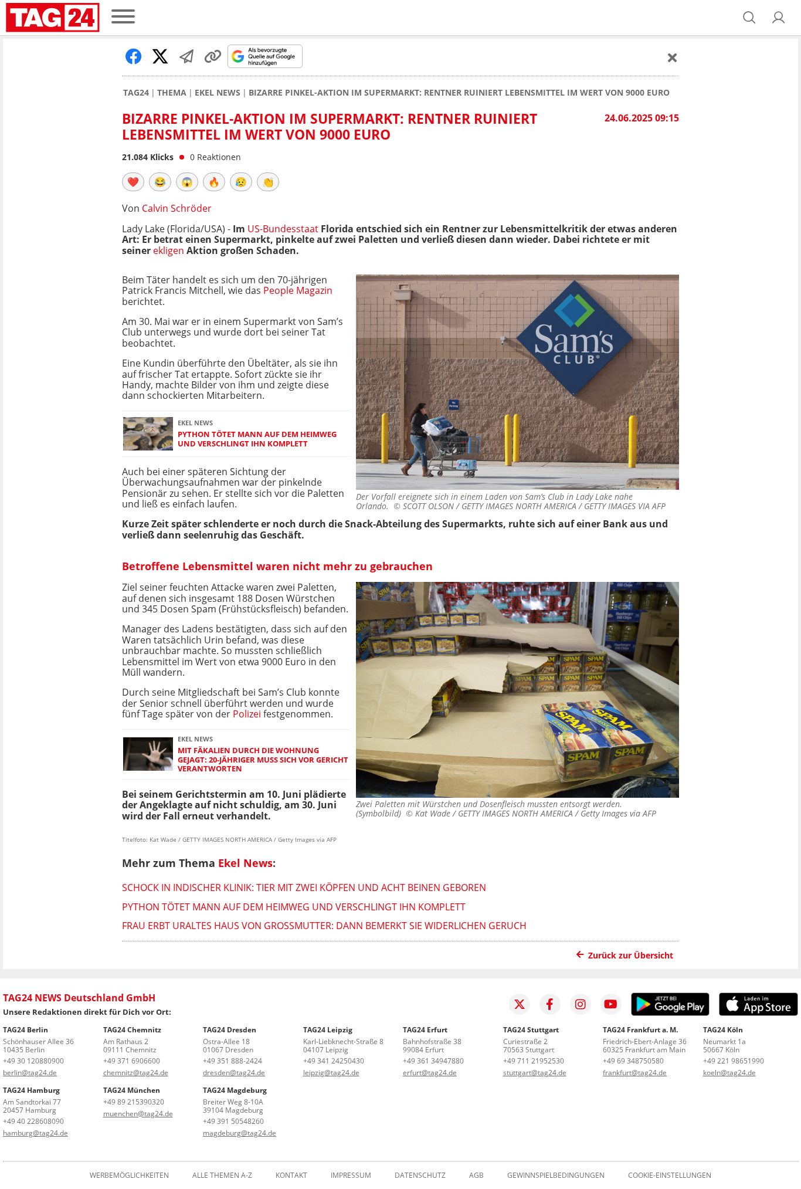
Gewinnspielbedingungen (556, 1175)
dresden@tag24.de (234, 1073)
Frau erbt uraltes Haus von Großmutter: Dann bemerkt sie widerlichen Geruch (324, 925)
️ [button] (133, 181)
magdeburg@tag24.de (239, 1133)
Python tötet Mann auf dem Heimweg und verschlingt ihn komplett (257, 439)
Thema (171, 92)
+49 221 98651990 (733, 1061)
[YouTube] (611, 1004)
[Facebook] (550, 1004)
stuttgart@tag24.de (534, 1073)
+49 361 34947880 (433, 1061)
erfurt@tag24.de (430, 1073)
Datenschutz (420, 1175)
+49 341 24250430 (333, 1061)
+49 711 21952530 (533, 1061)
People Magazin (297, 290)
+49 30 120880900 (33, 1061)
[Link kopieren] (213, 56)
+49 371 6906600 (131, 1061)
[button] (778, 17)
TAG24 (136, 92)
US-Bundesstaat (281, 228)
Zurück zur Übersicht (630, 955)
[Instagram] (580, 1004)
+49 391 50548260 (233, 1121)
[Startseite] (53, 17)
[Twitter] (519, 1004)
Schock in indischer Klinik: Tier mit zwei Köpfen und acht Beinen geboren (304, 887)
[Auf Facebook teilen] (133, 56)
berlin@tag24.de (30, 1073)
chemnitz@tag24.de (135, 1073)
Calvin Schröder (177, 208)
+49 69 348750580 (633, 1061)
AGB (476, 1175)
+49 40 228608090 (33, 1121)
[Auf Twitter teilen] (160, 56)
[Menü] (123, 17)
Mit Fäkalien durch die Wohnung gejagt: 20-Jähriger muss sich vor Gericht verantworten (263, 759)
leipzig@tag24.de (331, 1073)
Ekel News (217, 92)
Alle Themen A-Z (222, 1175)
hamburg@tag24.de (35, 1133)
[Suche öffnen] (749, 17)
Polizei (248, 713)
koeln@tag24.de (729, 1073)
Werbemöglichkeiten (129, 1175)
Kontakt (291, 1175)
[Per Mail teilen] (186, 56)
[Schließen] (672, 57)
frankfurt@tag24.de (635, 1073)
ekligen (167, 250)
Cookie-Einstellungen (669, 1175)
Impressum (351, 1175)
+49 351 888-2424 (232, 1061)
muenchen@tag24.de (138, 1114)
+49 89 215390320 (133, 1102)
